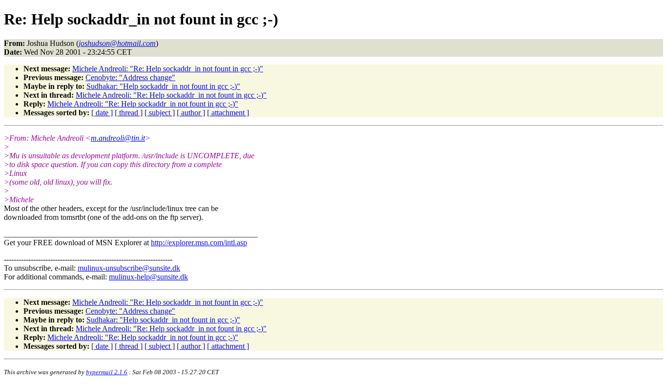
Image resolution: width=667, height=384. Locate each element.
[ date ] (102, 112)
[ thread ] (129, 112)
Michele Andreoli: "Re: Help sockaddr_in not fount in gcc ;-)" (167, 68)
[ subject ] (160, 112)
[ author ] (191, 112)
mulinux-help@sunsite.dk (148, 277)
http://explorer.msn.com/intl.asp (199, 242)
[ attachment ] (228, 112)
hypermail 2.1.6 (106, 372)
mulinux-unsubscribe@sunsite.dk (129, 268)
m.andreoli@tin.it (118, 138)
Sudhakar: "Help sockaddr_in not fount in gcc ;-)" (163, 86)
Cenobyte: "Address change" (130, 77)
